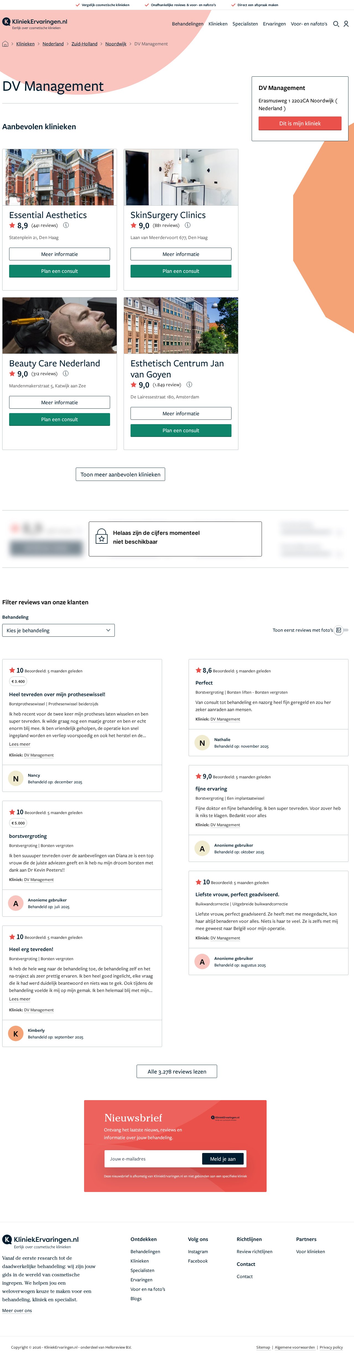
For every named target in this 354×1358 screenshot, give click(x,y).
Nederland (53, 43)
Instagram (198, 1251)
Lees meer (19, 744)
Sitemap (263, 1347)
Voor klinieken (310, 1251)
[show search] (336, 24)
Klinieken (218, 23)
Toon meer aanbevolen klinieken (120, 474)
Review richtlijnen (254, 1251)
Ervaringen (274, 23)
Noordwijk (115, 43)
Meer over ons (17, 1310)
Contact (245, 1276)
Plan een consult (59, 270)
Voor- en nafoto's (309, 23)
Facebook (198, 1261)
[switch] (310, 630)
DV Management (39, 755)
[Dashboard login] (346, 24)
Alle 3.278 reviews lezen (177, 1071)
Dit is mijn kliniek (300, 123)
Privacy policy (331, 1347)
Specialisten (245, 23)
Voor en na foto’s (148, 1289)
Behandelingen (188, 23)
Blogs (136, 1298)
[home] (34, 23)
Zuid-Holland (84, 43)
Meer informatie (59, 253)
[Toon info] (66, 225)
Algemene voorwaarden (295, 1347)
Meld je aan (223, 1158)
